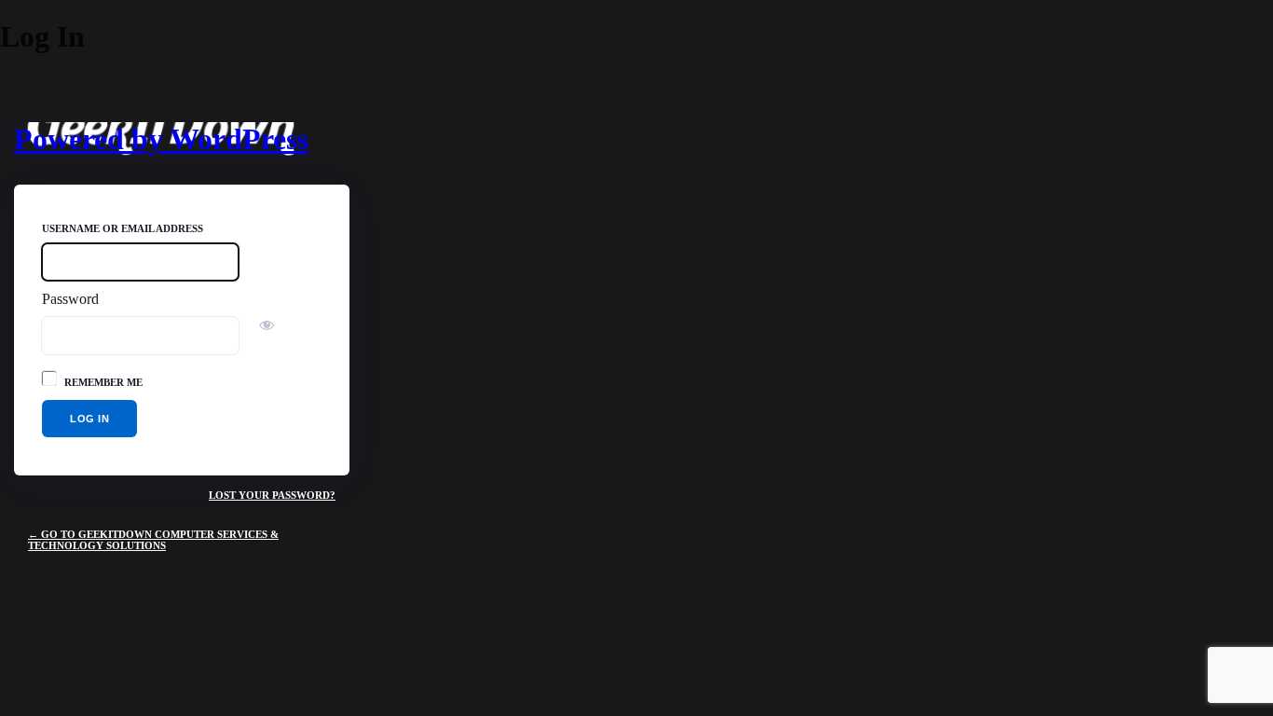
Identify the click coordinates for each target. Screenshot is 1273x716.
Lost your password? (272, 495)
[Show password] (261, 326)
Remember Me (103, 382)
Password (70, 299)
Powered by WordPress (161, 139)
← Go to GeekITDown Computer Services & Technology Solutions (153, 540)
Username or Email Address (122, 228)
